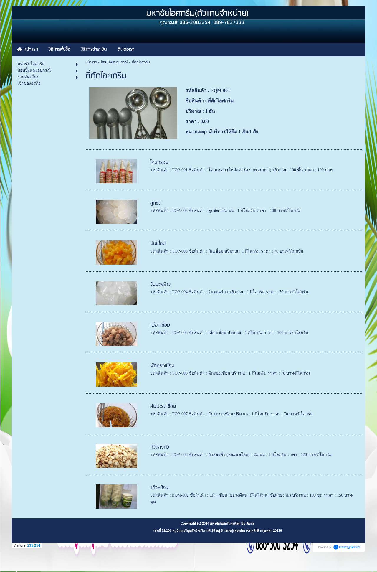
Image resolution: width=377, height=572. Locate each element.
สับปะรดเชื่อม (163, 407)
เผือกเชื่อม (160, 325)
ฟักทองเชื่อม (162, 366)
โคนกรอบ (159, 163)
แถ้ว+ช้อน (159, 488)
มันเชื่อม (158, 244)
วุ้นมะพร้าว (160, 285)
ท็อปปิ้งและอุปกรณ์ (114, 62)
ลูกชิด (155, 203)
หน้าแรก (91, 62)
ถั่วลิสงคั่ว (159, 447)
